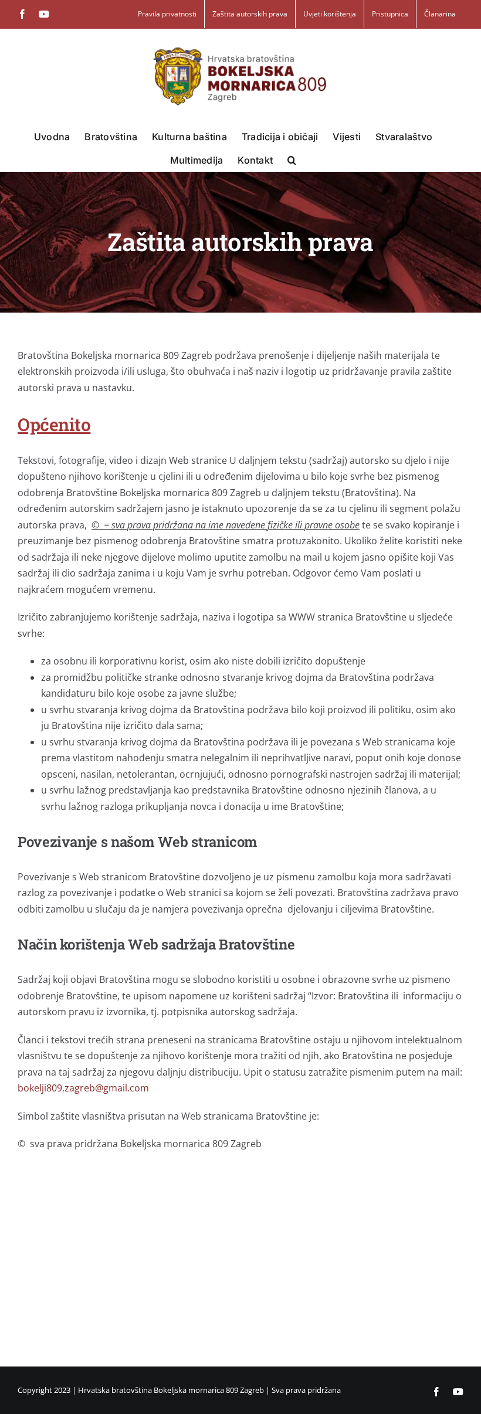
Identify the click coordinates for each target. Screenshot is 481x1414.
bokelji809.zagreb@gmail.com (83, 1087)
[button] (291, 159)
